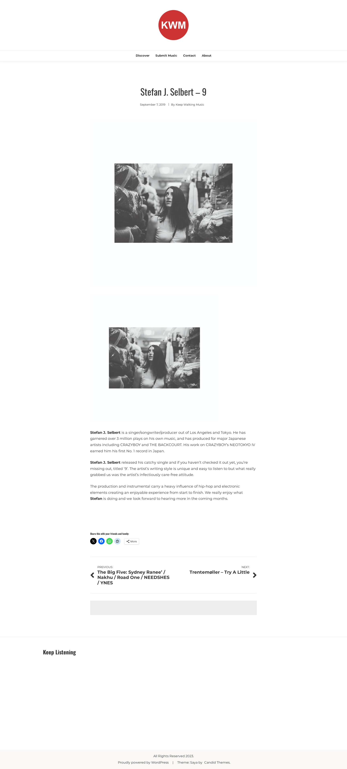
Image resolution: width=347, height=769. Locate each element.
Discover (142, 55)
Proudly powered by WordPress (143, 762)
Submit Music (166, 55)
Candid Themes (217, 762)
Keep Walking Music (190, 104)
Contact (189, 55)
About (206, 55)
